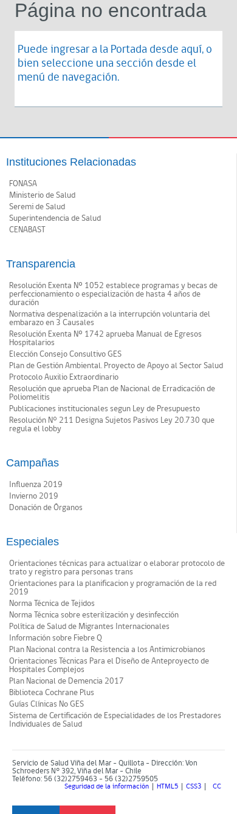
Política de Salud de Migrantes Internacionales (89, 627)
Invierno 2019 (33, 496)
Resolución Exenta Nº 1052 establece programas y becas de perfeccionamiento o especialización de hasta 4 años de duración (113, 294)
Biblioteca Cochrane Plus (51, 693)
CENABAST (27, 230)
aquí (191, 49)
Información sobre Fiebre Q (55, 638)
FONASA (23, 184)
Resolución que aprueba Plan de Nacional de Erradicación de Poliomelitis (112, 393)
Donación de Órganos (46, 508)
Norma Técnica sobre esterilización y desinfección (94, 615)
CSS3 (193, 786)
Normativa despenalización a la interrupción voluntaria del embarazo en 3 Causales (109, 318)
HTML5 (167, 786)
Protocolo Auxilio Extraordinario (63, 377)
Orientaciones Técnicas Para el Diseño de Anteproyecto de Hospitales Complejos (109, 665)
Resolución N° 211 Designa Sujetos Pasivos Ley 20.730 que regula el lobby (112, 424)
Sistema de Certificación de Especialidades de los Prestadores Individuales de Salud (115, 720)
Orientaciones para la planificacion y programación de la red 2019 (112, 587)
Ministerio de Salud (42, 195)
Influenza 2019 (36, 485)
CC (217, 786)
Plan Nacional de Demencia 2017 (66, 681)
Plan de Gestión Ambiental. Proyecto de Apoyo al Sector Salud (116, 366)
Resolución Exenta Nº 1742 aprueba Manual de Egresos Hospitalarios (105, 338)
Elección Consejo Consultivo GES (65, 354)
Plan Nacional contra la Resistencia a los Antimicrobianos (107, 650)
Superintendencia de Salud (55, 218)
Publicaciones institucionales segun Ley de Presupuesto (104, 409)
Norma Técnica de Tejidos (52, 603)
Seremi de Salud (37, 207)
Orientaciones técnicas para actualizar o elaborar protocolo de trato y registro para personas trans (117, 567)
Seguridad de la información (106, 786)
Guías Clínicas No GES (46, 704)
